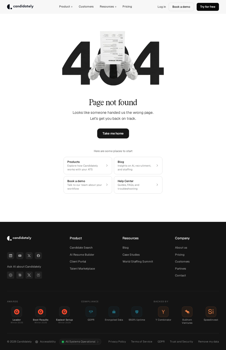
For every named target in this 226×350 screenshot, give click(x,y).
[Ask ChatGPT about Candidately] (10, 275)
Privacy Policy (117, 341)
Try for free (207, 7)
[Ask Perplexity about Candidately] (38, 275)
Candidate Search (81, 247)
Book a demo (181, 7)
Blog (125, 247)
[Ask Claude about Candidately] (19, 275)
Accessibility (48, 341)
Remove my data (208, 341)
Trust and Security (181, 341)
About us (181, 247)
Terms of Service (141, 341)
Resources (108, 6)
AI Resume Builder (82, 255)
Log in (162, 7)
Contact (180, 275)
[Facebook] (38, 255)
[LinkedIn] (10, 255)
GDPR (161, 341)
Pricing (127, 6)
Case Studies (131, 255)
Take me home (113, 133)
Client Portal (78, 261)
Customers (86, 6)
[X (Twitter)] (29, 255)
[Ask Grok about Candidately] (29, 275)
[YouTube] (19, 255)
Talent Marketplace (82, 268)
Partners (180, 268)
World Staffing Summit (137, 261)
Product (66, 6)
